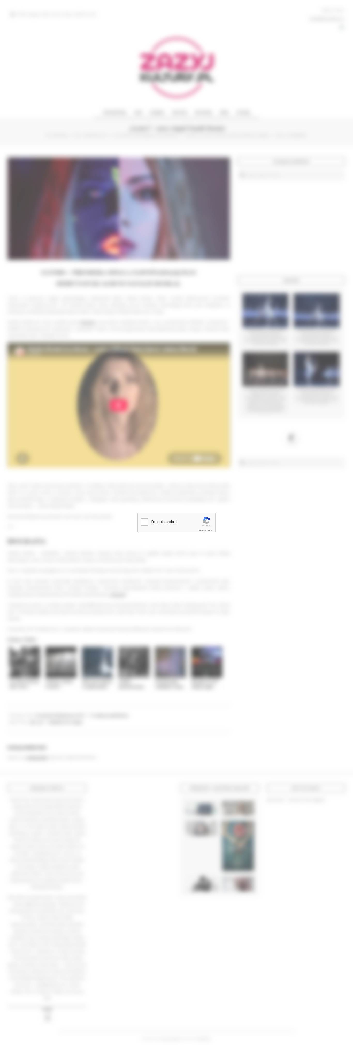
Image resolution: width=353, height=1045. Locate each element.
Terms (209, 530)
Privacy (201, 530)
